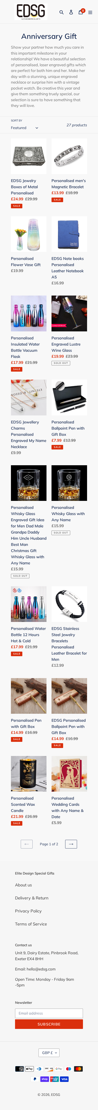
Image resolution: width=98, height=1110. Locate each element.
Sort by (16, 120)
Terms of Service (31, 924)
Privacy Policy (28, 911)
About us (23, 885)
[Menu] (90, 11)
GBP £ (47, 1052)
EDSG (55, 1094)
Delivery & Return (32, 898)
